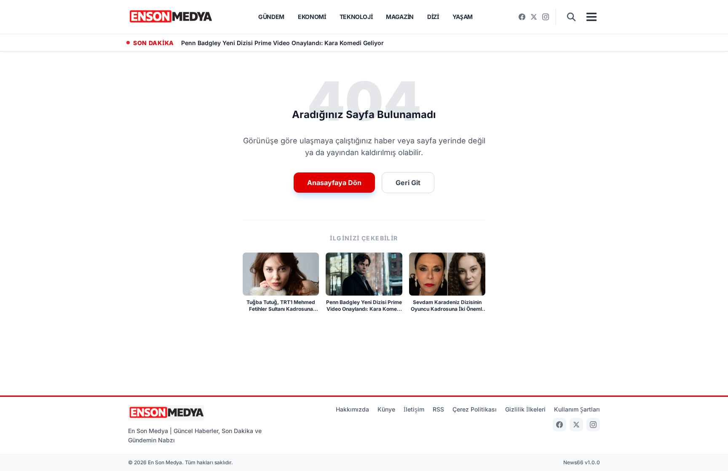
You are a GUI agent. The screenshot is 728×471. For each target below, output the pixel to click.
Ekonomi (312, 16)
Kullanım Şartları (577, 409)
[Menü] (591, 16)
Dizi (433, 16)
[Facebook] (522, 16)
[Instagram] (545, 16)
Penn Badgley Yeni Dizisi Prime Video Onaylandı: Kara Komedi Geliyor (282, 42)
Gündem (271, 16)
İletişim (414, 409)
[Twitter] (533, 16)
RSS (438, 409)
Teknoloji (356, 16)
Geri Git (408, 182)
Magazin (400, 16)
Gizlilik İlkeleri (525, 409)
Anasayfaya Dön (334, 182)
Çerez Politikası (474, 409)
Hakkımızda (352, 409)
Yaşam (462, 16)
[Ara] (571, 16)
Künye (386, 409)
